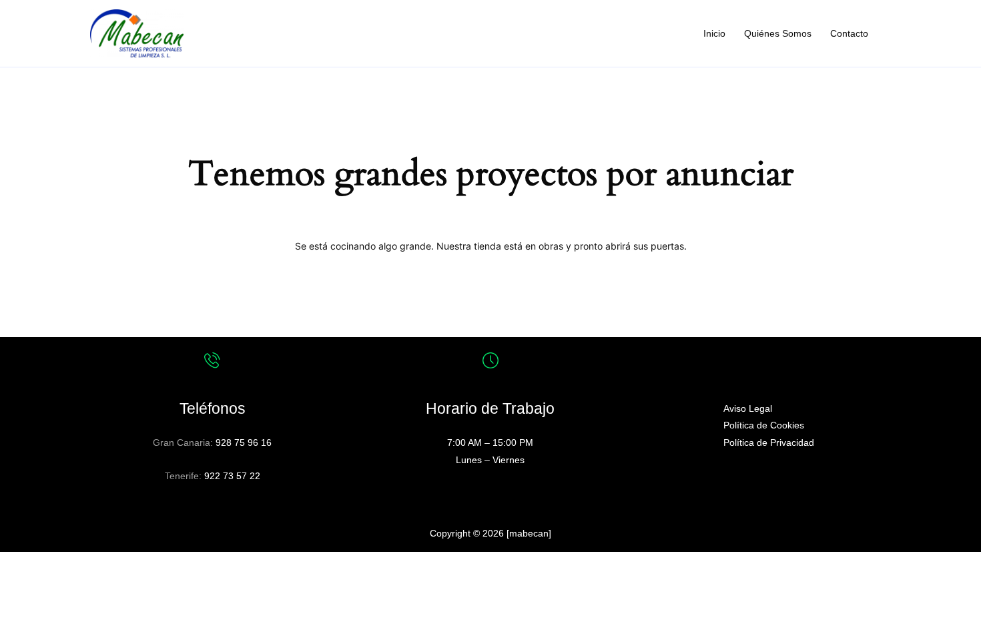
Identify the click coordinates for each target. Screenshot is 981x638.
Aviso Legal (747, 408)
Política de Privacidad (768, 442)
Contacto (849, 33)
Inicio (714, 33)
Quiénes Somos (777, 33)
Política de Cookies (763, 425)
